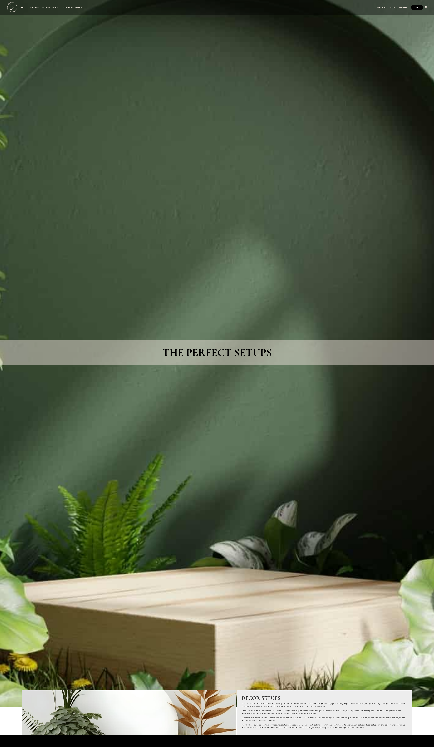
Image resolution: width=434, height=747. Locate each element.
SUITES (22, 7)
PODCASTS (46, 7)
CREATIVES (79, 7)
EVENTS (55, 7)
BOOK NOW (381, 7)
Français (403, 7)
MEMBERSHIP (34, 7)
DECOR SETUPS (67, 7)
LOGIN (392, 7)
